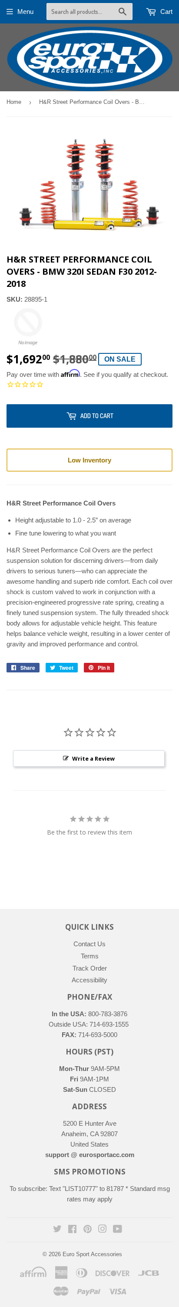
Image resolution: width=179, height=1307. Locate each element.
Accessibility (89, 980)
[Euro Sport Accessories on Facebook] (72, 1230)
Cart (165, 11)
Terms (90, 956)
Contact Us (89, 944)
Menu (25, 11)
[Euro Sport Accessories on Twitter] (57, 1230)
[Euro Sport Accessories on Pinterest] (87, 1230)
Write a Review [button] (93, 758)
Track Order (90, 968)
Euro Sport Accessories (92, 1254)
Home (14, 102)
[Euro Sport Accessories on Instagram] (102, 1230)
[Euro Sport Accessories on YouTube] (117, 1230)
